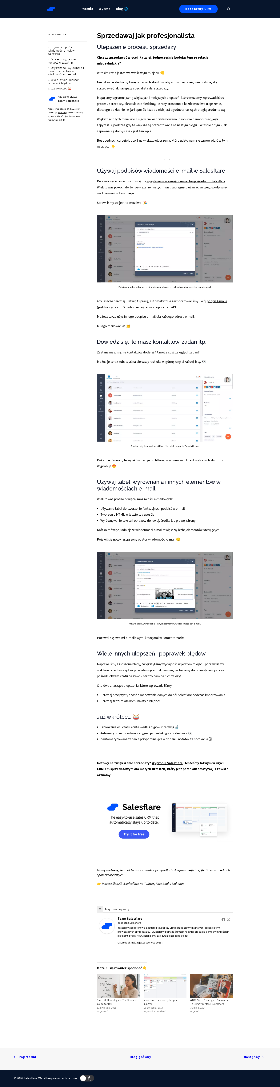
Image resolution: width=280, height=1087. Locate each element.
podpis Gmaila (217, 301)
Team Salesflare (130, 918)
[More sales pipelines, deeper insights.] (165, 986)
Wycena (105, 9)
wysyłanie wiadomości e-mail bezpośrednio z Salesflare (186, 181)
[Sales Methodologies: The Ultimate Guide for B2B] (118, 986)
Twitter (149, 883)
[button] (230, 9)
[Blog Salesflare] (51, 9)
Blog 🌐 (122, 9)
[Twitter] (228, 919)
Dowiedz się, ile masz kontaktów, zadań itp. (63, 61)
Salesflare (62, 112)
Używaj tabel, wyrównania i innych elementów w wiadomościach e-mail (66, 71)
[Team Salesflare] (106, 932)
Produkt (87, 9)
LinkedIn (178, 883)
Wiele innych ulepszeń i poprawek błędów (64, 81)
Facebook (163, 883)
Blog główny (140, 1057)
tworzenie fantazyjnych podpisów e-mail (156, 508)
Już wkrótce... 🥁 (61, 88)
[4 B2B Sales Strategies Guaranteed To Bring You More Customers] (211, 986)
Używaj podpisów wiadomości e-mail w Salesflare (61, 50)
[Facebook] (223, 919)
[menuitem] (87, 9)
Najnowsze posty (117, 909)
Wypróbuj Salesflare (167, 763)
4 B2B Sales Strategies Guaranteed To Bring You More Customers (210, 1002)
